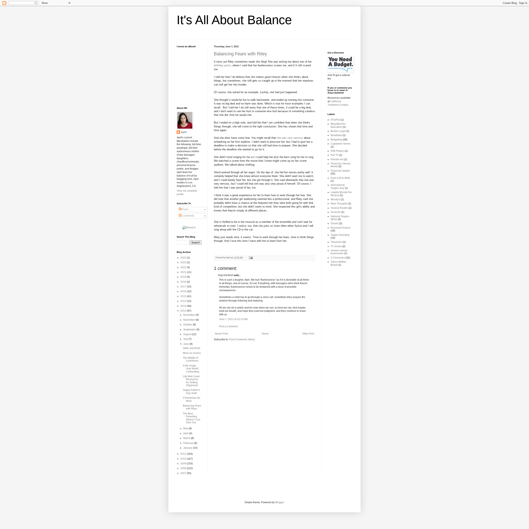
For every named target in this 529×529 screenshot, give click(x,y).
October (188, 324)
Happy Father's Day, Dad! (191, 391)
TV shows (336, 246)
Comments (187, 215)
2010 (183, 458)
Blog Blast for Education (338, 125)
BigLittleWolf (225, 275)
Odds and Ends (191, 348)
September (189, 329)
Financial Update (340, 170)
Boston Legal (338, 131)
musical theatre (339, 207)
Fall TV (334, 155)
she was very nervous (290, 137)
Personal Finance (340, 227)
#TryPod (335, 119)
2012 (183, 310)
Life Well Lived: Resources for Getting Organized (191, 381)
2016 (183, 291)
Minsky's (335, 199)
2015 (183, 296)
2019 (183, 276)
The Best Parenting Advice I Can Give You (191, 418)
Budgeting (336, 139)
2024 (183, 257)
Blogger (279, 502)
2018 (183, 281)
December (189, 314)
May (186, 428)
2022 (183, 267)
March (187, 438)
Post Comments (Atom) (242, 339)
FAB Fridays (337, 150)
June (186, 344)
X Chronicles (338, 257)
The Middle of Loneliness (190, 359)
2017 (183, 286)
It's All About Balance (234, 20)
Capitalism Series (340, 143)
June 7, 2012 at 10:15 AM (233, 319)
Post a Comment (228, 326)
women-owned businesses (339, 252)
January (188, 447)
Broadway (336, 135)
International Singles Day (338, 186)
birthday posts (222, 65)
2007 (183, 473)
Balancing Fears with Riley (240, 53)
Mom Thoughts (339, 203)
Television (336, 242)
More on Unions (192, 353)
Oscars (334, 223)
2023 (183, 262)
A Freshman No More (191, 399)
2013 (183, 306)
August (187, 334)
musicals (336, 212)
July (185, 339)
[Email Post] (250, 257)
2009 (183, 463)
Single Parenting (340, 235)
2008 (183, 468)
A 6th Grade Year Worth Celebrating (191, 368)
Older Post (308, 333)
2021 (183, 272)
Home (265, 333)
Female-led (337, 159)
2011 (183, 453)
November (189, 319)
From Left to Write (340, 178)
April (183, 132)
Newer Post (221, 333)
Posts (184, 209)
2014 (183, 301)
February (188, 443)
